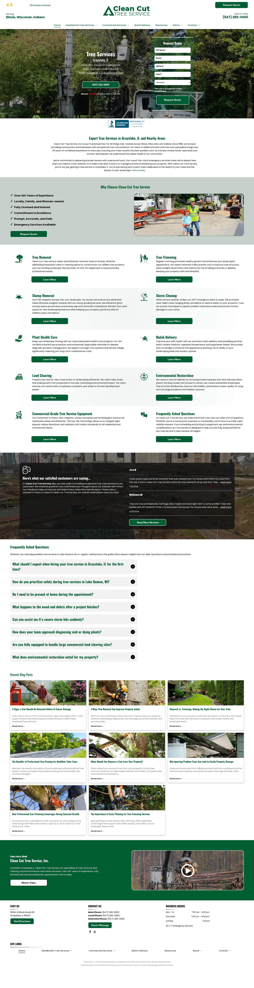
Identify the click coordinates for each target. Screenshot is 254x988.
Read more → (19, 726)
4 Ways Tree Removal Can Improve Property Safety (115, 709)
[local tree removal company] (127, 745)
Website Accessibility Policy (161, 962)
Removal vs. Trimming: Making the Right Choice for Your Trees (200, 709)
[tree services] (127, 797)
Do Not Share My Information (106, 962)
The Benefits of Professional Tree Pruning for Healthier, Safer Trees (44, 761)
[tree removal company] (127, 692)
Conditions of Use (123, 962)
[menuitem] (57, 25)
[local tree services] (206, 692)
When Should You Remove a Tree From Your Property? (117, 761)
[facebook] (90, 932)
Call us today (138, 170)
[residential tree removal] (48, 692)
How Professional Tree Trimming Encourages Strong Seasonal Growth (45, 814)
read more (225, 482)
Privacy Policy (88, 962)
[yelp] (95, 932)
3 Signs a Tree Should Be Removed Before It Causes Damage (41, 709)
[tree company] (48, 797)
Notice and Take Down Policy (141, 962)
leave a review (42, 492)
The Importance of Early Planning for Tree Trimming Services (120, 814)
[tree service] (48, 745)
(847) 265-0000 (235, 17)
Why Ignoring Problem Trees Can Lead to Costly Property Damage (201, 761)
